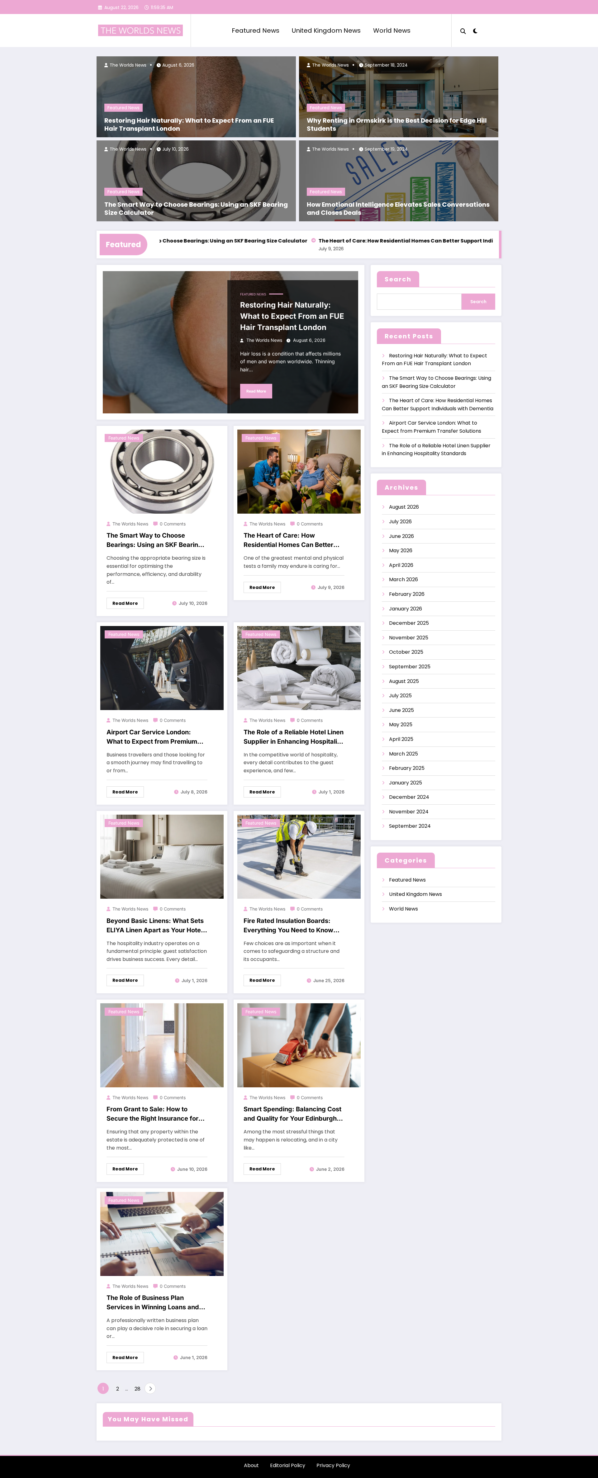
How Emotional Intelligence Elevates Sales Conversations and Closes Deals (398, 208)
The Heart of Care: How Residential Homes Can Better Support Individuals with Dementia (397, 240)
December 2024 (409, 797)
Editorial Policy (287, 1465)
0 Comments (173, 523)
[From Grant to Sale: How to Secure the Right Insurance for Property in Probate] (162, 1044)
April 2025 (401, 739)
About (251, 1465)
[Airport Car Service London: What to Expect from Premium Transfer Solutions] (162, 667)
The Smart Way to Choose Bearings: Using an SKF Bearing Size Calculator (196, 208)
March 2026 (403, 579)
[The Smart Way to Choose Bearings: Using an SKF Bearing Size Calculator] (162, 471)
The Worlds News (127, 65)
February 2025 (407, 768)
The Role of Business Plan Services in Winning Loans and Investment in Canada (153, 1303)
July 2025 (400, 695)
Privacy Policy (333, 1465)
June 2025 (401, 710)
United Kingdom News (326, 30)
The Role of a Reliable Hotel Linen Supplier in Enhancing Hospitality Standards (294, 737)
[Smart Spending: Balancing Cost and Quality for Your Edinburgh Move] (299, 1044)
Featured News (255, 30)
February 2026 (407, 594)
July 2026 (400, 521)
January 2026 (405, 608)
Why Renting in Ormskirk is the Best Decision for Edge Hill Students (397, 124)
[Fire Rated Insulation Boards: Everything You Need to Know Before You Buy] (299, 856)
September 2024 (410, 826)
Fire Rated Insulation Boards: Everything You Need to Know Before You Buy (288, 926)
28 (137, 1388)
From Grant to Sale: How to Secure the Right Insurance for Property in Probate (152, 1114)
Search (398, 279)
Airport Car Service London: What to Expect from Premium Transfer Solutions (152, 737)
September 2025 (409, 666)
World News (392, 30)
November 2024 (409, 811)
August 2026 (404, 507)
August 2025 (404, 681)
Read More (256, 391)
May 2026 (400, 550)
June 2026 (401, 536)
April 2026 (401, 565)
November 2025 (408, 637)
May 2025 (400, 724)
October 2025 (406, 652)
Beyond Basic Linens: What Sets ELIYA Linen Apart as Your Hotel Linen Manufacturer (155, 926)
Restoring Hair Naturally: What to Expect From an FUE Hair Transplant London (189, 124)
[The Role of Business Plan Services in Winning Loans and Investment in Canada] (162, 1233)
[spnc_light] (475, 30)
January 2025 (405, 782)
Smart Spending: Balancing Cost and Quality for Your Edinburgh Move (292, 1114)
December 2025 (409, 623)
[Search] (463, 30)
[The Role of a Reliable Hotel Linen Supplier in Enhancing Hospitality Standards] (299, 667)
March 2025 (403, 753)
